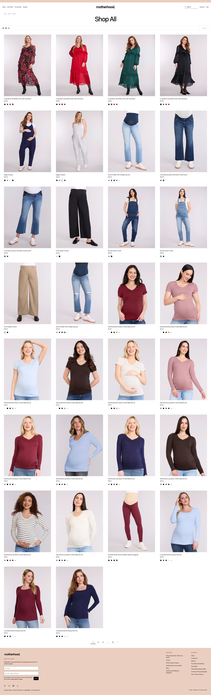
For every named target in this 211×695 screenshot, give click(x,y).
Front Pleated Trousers (62, 251)
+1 (119, 180)
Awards (25, 7)
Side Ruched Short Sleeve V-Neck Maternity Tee (121, 327)
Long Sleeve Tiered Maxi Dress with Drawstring (17, 99)
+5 (119, 332)
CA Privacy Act (35, 690)
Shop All (14, 13)
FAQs (192, 656)
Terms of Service (17, 690)
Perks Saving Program (172, 663)
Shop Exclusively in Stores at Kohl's (174, 656)
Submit (36, 678)
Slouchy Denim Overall (114, 251)
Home (5, 13)
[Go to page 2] (117, 642)
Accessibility (26, 690)
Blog (167, 668)
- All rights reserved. (203, 690)
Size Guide (194, 666)
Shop (3, 7)
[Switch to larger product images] (3, 28)
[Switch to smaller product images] (6, 28)
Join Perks (10, 7)
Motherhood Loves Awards (174, 665)
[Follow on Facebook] (5, 686)
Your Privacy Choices (197, 674)
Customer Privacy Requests (199, 671)
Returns (193, 661)
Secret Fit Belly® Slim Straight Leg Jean (119, 175)
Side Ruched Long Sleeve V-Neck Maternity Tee (173, 403)
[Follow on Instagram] (9, 686)
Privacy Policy (8, 690)
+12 (171, 408)
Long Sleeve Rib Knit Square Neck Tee (170, 555)
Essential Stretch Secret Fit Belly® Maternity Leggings (123, 555)
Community (18, 7)
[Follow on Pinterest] (13, 686)
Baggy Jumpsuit (8, 175)
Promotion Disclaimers (197, 663)
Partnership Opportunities (198, 669)
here (111, 1)
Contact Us (194, 658)
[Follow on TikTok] (17, 686)
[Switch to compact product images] (9, 28)
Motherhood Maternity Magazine (172, 671)
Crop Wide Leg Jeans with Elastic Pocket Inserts (173, 175)
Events (168, 660)
